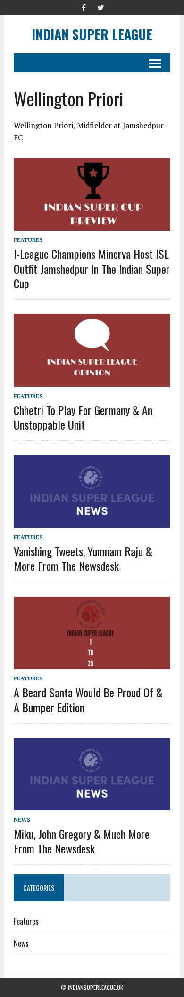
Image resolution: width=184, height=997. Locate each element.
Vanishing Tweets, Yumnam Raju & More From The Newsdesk (83, 558)
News (22, 819)
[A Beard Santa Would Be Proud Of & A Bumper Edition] (92, 663)
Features (28, 239)
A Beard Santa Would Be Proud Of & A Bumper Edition (88, 699)
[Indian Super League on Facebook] (83, 6)
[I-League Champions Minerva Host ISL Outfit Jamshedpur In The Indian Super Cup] (92, 224)
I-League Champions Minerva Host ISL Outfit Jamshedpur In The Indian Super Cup (92, 268)
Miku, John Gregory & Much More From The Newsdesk (82, 841)
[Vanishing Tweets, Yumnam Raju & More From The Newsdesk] (92, 521)
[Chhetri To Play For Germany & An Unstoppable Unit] (92, 380)
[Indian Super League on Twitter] (100, 6)
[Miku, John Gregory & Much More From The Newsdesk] (92, 804)
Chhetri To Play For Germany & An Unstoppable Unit (83, 417)
